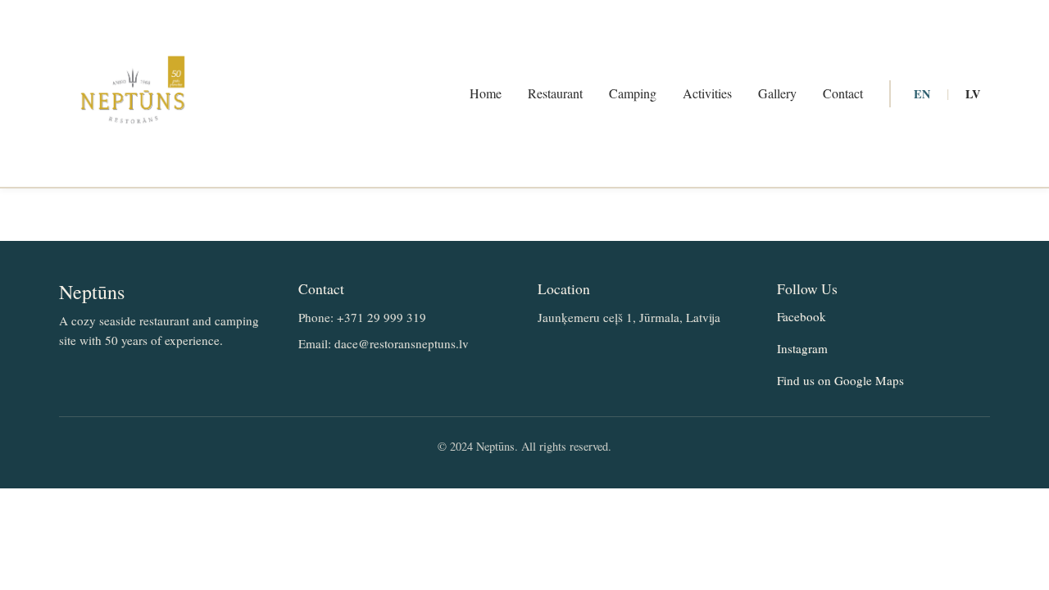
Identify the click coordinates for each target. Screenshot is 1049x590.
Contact (843, 93)
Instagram (802, 348)
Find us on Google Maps (840, 380)
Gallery (777, 93)
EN (922, 93)
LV (972, 93)
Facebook (801, 316)
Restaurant (555, 93)
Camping (632, 93)
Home (486, 93)
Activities (707, 93)
